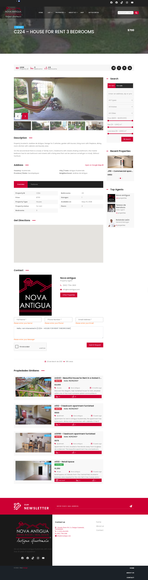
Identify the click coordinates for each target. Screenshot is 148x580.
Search (128, 139)
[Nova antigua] (35, 295)
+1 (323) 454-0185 (62, 531)
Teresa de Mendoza (121, 206)
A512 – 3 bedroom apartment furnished (74, 405)
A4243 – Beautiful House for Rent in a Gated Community (82, 378)
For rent (39, 206)
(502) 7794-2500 (62, 533)
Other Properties (69, 295)
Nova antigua (68, 278)
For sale (119, 86)
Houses (39, 202)
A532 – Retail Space (64, 461)
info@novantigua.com (64, 536)
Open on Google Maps (93, 165)
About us (100, 526)
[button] (119, 178)
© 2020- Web (21, 568)
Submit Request (95, 345)
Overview (20, 184)
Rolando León (122, 219)
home (98, 522)
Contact (99, 530)
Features (34, 184)
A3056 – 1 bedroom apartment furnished (74, 433)
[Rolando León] (111, 223)
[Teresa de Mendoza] (111, 208)
